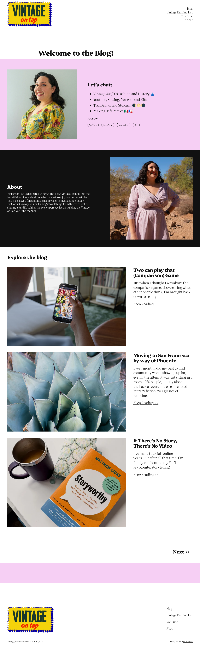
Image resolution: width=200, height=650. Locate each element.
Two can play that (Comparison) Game (156, 272)
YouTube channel (26, 211)
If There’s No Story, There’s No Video (155, 443)
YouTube (93, 124)
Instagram (107, 124)
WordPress (188, 641)
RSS (136, 124)
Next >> (181, 551)
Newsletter (123, 124)
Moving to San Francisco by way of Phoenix (161, 357)
